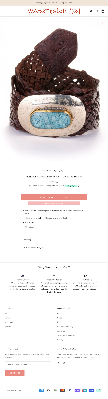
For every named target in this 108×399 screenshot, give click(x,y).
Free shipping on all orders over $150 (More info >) (54, 3)
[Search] (96, 11)
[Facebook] (58, 363)
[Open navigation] (5, 11)
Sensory (8, 326)
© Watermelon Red (14, 391)
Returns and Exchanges (33, 248)
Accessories (9, 322)
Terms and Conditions (66, 335)
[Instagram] (64, 363)
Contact (60, 313)
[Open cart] (103, 11)
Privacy (60, 339)
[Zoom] (102, 22)
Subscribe (14, 373)
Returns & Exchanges (66, 326)
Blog (59, 322)
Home (7, 318)
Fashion (8, 313)
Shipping (27, 240)
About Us (61, 331)
